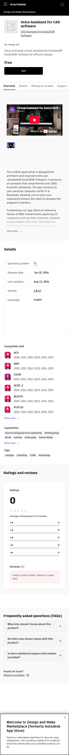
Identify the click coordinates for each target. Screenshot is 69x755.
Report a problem (14, 675)
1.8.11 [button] (37, 291)
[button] (34, 626)
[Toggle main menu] (5, 4)
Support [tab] (62, 86)
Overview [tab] (9, 86)
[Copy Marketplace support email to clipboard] (27, 675)
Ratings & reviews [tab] (42, 86)
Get (24, 71)
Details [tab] (23, 86)
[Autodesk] (18, 5)
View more (12, 231)
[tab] (11, 149)
